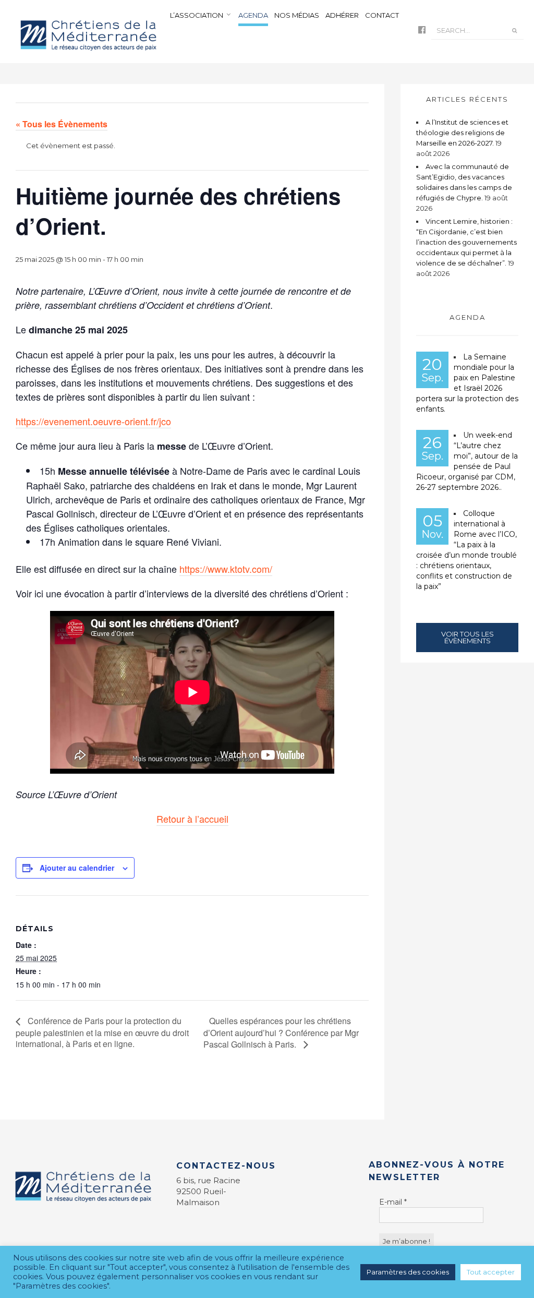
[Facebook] (422, 30)
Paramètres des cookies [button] (408, 1272)
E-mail (393, 1202)
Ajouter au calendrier (77, 867)
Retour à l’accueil (192, 818)
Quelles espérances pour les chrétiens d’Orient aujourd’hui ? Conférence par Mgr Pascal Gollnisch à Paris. (281, 1032)
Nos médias (296, 15)
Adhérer (342, 15)
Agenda (253, 15)
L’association (196, 15)
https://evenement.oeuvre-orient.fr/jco (93, 421)
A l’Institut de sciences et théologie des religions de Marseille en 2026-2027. (462, 132)
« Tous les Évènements (61, 124)
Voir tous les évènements (467, 637)
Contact (382, 15)
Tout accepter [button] (491, 1272)
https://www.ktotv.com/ (225, 568)
